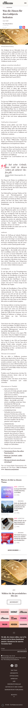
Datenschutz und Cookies (14, 687)
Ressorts (14, 694)
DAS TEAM (14, 670)
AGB (14, 681)
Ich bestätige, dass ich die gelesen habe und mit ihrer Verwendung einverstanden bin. (13, 657)
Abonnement (14, 602)
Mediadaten (14, 673)
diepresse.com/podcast (12, 469)
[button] (3, 705)
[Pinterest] (23, 27)
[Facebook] (20, 27)
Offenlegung (14, 676)
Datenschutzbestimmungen (8, 657)
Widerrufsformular (14, 684)
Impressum (14, 678)
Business (9, 7)
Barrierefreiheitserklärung (14, 689)
